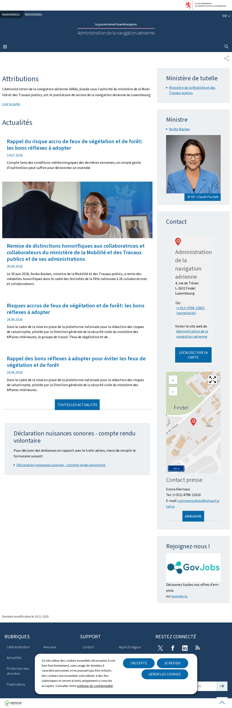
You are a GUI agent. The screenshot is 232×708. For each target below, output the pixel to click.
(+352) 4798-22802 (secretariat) (190, 310)
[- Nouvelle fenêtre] (193, 567)
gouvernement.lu (11, 14)
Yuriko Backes (179, 129)
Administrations (33, 14)
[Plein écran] (212, 379)
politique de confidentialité (95, 686)
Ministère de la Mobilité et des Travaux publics (192, 90)
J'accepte (138, 663)
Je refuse (172, 663)
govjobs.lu (179, 596)
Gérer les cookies (165, 674)
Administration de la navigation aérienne (192, 334)
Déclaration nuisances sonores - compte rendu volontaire (61, 465)
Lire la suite (11, 104)
